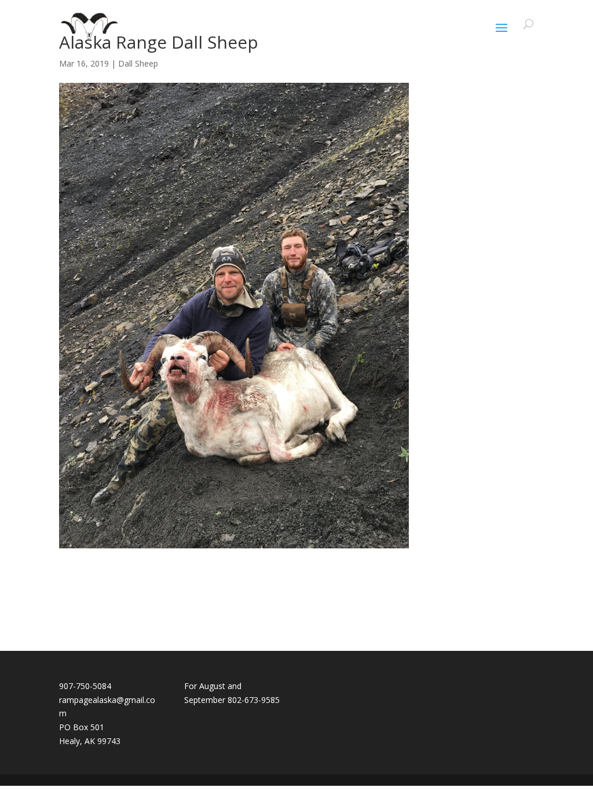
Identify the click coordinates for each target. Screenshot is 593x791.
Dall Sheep (138, 63)
